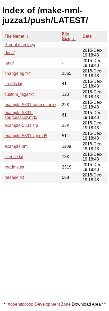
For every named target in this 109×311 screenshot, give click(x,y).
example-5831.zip (21, 125)
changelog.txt (17, 73)
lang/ (9, 63)
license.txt (13, 156)
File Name (14, 36)
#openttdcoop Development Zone (39, 304)
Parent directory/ (19, 44)
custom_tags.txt (19, 94)
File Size (66, 36)
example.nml (16, 146)
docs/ (9, 52)
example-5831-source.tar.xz (30, 104)
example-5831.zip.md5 (25, 135)
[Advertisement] (54, 242)
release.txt (14, 177)
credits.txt (13, 83)
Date (87, 36)
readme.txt (14, 167)
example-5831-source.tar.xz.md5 (20, 115)
